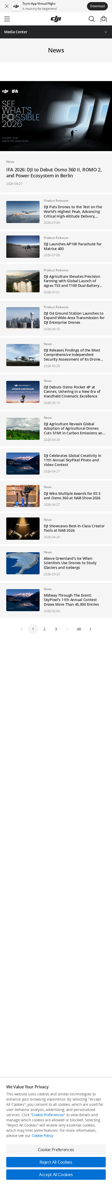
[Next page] (90, 629)
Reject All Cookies (56, 1162)
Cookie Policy (42, 1135)
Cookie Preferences (48, 1114)
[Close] (7, 6)
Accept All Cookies (56, 1174)
